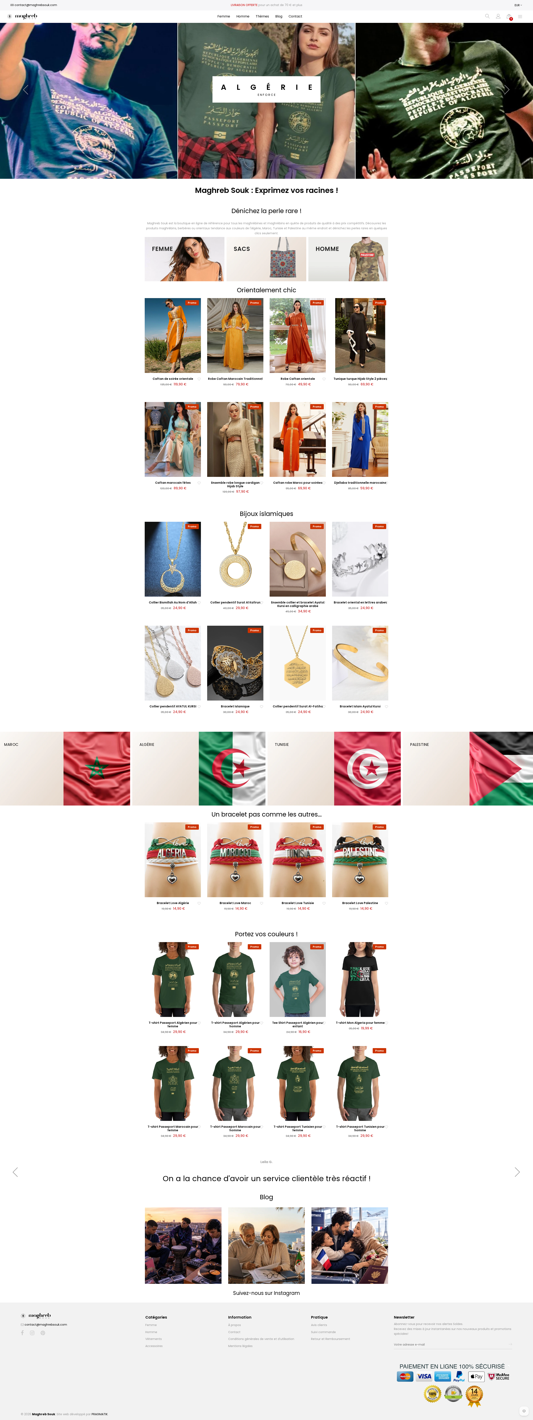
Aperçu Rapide (175, 369)
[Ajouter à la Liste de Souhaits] (199, 379)
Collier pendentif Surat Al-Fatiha (298, 706)
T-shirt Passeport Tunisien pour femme (298, 1128)
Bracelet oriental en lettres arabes (360, 602)
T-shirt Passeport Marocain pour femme (173, 1128)
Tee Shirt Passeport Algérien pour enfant (298, 1024)
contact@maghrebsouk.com (46, 1325)
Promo (192, 303)
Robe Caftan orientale (298, 379)
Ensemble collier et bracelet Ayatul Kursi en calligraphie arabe (297, 604)
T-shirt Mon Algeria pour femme (360, 1023)
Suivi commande (323, 1332)
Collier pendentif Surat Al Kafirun (235, 602)
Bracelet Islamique (235, 706)
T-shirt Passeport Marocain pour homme (235, 1128)
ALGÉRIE (146, 744)
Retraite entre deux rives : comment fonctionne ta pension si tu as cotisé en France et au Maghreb (268, 1234)
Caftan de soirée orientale (173, 379)
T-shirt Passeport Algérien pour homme (235, 1024)
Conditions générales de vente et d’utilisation (261, 1339)
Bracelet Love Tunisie (298, 903)
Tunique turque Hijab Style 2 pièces (360, 379)
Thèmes (262, 16)
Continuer (152, 1273)
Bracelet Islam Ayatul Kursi (360, 706)
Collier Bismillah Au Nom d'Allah (173, 602)
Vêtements (153, 1339)
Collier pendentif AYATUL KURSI (172, 706)
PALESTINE (419, 744)
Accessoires (154, 1346)
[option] (266, 89)
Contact (295, 16)
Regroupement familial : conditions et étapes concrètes (357, 1230)
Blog (278, 16)
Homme (242, 16)
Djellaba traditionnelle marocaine (360, 483)
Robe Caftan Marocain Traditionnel (235, 379)
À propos (234, 1325)
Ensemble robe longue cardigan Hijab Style (235, 484)
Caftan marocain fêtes (173, 483)
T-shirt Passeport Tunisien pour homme (360, 1128)
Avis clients (319, 1325)
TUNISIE (282, 744)
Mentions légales (240, 1346)
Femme (223, 16)
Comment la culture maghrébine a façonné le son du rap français (189, 1232)
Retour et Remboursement (330, 1339)
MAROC (11, 744)
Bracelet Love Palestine (360, 903)
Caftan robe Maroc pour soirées (298, 483)
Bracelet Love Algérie (173, 903)
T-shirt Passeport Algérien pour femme (173, 1024)
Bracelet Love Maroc (235, 903)
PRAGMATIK (100, 1414)
